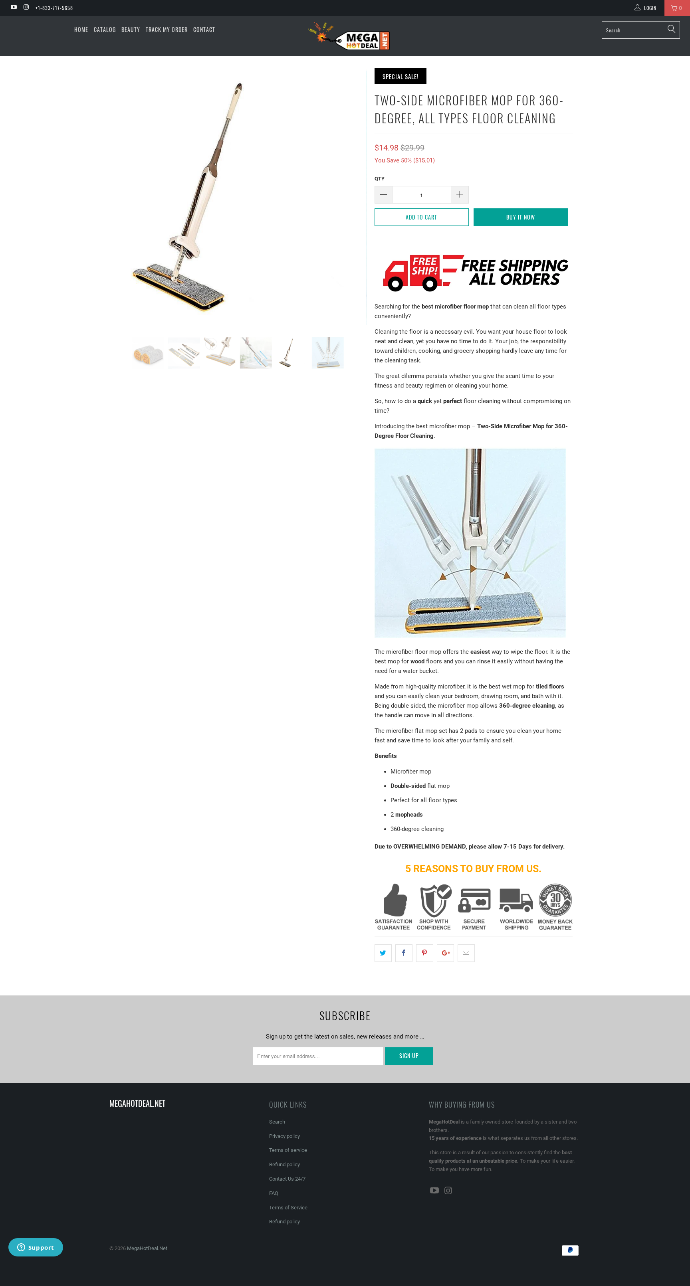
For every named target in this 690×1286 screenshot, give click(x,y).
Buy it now (520, 217)
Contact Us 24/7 (287, 1179)
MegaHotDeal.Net (147, 1248)
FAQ (273, 1193)
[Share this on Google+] (445, 953)
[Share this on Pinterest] (424, 953)
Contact (204, 29)
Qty (380, 179)
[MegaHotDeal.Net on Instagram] (25, 8)
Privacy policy (284, 1136)
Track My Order (167, 29)
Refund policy (284, 1164)
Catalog (105, 29)
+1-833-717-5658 (54, 7)
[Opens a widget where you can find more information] (35, 1248)
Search (277, 1122)
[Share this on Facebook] (403, 953)
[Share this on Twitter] (383, 953)
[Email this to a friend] (466, 953)
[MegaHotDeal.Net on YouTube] (13, 8)
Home (81, 29)
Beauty (130, 29)
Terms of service (288, 1150)
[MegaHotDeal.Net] (349, 36)
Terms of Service (288, 1208)
